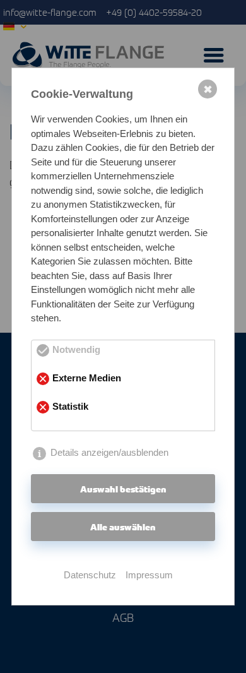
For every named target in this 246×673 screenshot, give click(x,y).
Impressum (149, 574)
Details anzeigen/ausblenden (109, 452)
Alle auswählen (123, 526)
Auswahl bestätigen (123, 488)
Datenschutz (90, 574)
